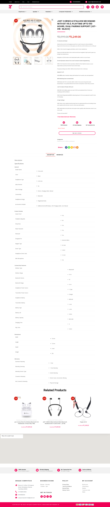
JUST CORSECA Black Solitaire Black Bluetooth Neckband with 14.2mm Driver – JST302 (55, 422)
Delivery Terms (66, 490)
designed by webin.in (51, 504)
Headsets (48, 11)
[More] (77, 147)
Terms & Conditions (67, 486)
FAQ (23, 1)
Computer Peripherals (65, 11)
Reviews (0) (60, 155)
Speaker (35, 11)
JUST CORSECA (66, 141)
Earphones (22, 11)
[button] (76, 133)
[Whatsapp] (69, 147)
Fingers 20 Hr (83, 422)
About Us (17, 1)
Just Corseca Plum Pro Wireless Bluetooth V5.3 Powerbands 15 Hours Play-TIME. (27, 422)
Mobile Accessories (84, 11)
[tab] (50, 154)
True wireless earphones (32, 420)
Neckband (72, 141)
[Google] (50, 496)
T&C (28, 1)
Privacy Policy (65, 484)
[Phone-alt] (41, 496)
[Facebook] (66, 147)
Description (50, 155)
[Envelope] (44, 496)
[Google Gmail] (74, 147)
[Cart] (88, 7)
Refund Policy (35, 1)
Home (10, 1)
